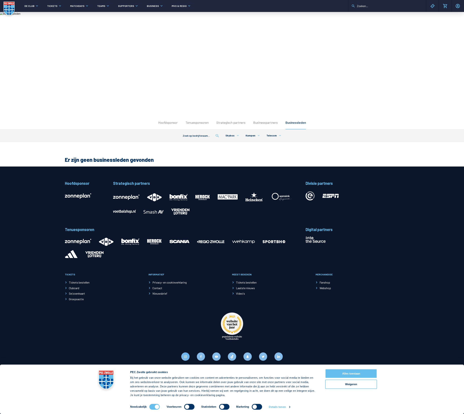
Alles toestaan (351, 373)
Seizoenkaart (77, 293)
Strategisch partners (230, 122)
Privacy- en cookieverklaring (169, 282)
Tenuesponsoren (197, 122)
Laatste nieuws (245, 288)
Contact (157, 288)
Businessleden (295, 122)
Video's (240, 293)
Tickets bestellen (79, 282)
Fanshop (325, 282)
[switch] (189, 407)
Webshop (325, 288)
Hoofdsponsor (168, 122)
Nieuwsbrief (159, 293)
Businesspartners (265, 122)
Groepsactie (76, 299)
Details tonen (277, 406)
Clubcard (74, 288)
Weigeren (351, 384)
